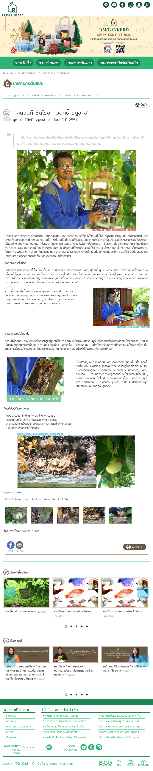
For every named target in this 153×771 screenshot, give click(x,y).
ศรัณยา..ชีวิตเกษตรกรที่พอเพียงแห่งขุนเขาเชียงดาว (124, 668)
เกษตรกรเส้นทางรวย (44, 95)
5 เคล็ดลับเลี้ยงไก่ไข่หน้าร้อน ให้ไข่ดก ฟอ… (66, 737)
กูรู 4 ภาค (18, 95)
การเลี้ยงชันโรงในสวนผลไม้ (20, 611)
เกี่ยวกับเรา (11, 716)
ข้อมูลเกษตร (12, 737)
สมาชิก (9, 732)
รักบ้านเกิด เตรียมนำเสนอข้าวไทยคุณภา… (120, 737)
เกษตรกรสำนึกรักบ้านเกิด (119, 63)
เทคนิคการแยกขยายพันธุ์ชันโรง (72, 611)
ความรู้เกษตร (49, 63)
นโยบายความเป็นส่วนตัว (18, 727)
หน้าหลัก (8, 73)
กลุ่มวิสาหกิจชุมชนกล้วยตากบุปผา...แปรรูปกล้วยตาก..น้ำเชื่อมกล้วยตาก (74, 670)
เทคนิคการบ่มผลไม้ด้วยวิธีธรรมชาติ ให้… (120, 716)
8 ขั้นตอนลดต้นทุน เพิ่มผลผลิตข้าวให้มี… (65, 727)
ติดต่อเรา (11, 721)
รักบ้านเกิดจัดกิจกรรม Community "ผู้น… (120, 727)
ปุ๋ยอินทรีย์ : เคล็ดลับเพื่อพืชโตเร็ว (61, 732)
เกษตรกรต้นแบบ (79, 63)
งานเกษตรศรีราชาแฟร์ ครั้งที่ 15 (61, 716)
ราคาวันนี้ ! (23, 63)
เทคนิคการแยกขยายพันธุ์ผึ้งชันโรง (123, 611)
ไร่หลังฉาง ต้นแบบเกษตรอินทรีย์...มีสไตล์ (65, 721)
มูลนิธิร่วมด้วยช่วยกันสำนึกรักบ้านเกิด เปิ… (120, 732)
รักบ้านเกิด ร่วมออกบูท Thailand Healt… (120, 721)
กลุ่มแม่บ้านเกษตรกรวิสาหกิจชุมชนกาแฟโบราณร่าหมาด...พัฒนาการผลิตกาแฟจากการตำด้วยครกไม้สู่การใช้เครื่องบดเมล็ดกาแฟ (25, 672)
